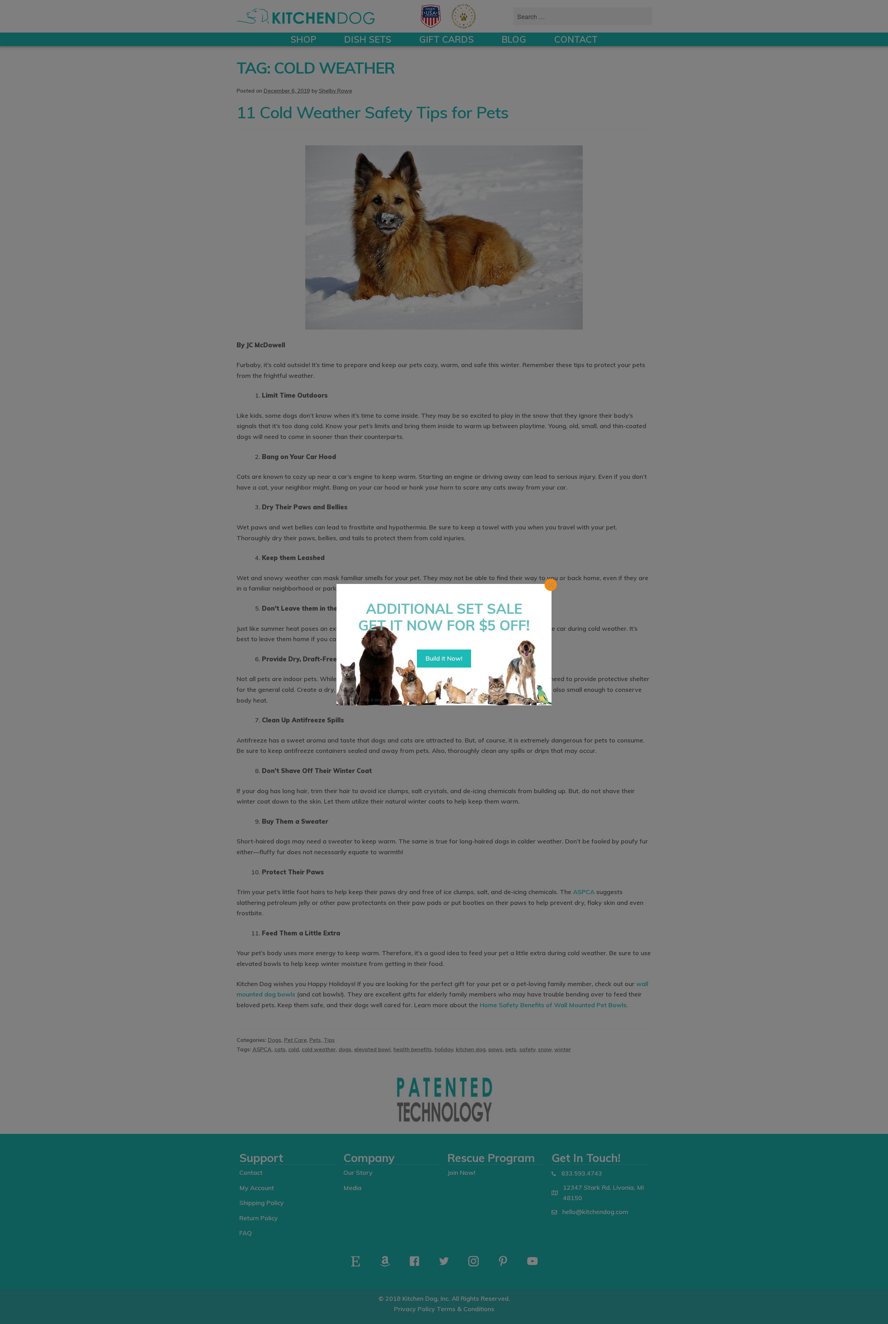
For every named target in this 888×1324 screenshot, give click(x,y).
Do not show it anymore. (369, 699)
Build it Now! (444, 658)
